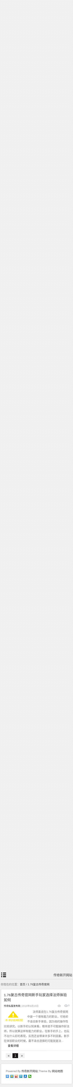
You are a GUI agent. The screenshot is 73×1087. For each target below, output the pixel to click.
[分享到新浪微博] (16, 1076)
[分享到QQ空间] (12, 1076)
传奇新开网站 (29, 1071)
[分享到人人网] (25, 1076)
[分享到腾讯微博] (21, 1076)
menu (4, 975)
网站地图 (57, 1071)
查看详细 (13, 1045)
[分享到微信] (30, 1076)
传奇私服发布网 (12, 1006)
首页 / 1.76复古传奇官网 (34, 984)
